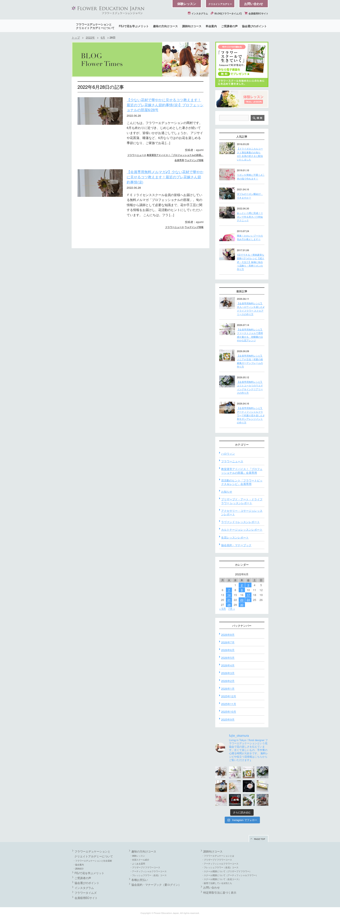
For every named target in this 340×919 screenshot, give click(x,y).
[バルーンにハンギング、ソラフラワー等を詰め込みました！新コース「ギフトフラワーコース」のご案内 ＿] (249, 800)
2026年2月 (228, 681)
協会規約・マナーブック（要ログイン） (156, 885)
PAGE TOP (259, 839)
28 (229, 605)
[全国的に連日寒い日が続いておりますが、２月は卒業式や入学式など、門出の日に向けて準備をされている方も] (249, 786)
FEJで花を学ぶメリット (134, 26)
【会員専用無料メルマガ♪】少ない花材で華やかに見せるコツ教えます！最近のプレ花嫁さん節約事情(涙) (165, 176)
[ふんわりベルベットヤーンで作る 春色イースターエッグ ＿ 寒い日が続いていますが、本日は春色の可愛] (221, 800)
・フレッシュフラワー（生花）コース (148, 875)
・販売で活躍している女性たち (217, 883)
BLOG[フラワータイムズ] (228, 13)
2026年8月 (228, 635)
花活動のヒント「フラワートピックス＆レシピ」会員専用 (241, 482)
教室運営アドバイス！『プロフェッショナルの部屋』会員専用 (241, 470)
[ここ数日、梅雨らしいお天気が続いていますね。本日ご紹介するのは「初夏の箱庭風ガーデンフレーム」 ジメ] (249, 772)
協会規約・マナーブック (236, 545)
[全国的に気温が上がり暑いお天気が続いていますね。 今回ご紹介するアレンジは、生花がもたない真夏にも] (235, 772)
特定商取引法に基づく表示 (219, 892)
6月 (103, 37)
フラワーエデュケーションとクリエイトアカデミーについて (95, 26)
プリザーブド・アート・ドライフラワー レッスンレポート (241, 501)
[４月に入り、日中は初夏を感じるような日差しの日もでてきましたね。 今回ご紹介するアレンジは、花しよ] (221, 786)
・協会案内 (78, 864)
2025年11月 (228, 704)
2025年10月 (228, 712)
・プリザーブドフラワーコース (145, 867)
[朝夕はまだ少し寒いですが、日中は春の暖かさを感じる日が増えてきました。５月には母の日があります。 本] (235, 786)
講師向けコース (191, 26)
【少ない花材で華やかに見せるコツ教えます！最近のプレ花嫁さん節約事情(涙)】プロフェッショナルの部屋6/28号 (165, 104)
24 (248, 600)
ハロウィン (228, 453)
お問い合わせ (253, 3)
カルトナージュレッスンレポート (241, 529)
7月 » (231, 609)
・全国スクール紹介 (139, 859)
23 (241, 600)
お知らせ (226, 491)
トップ (76, 37)
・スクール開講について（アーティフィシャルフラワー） (230, 875)
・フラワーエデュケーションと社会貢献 (92, 860)
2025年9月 (228, 719)
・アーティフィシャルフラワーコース (148, 871)
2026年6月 (228, 650)
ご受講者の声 (229, 26)
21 (229, 600)
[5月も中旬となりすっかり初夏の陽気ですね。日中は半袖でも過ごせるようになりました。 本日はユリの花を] (262, 772)
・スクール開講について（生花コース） (221, 879)
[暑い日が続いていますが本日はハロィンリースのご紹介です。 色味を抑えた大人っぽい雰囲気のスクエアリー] (221, 772)
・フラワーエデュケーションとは (218, 855)
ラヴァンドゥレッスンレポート (240, 522)
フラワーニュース (136, 154)
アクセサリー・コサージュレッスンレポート (241, 512)
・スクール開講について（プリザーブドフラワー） (226, 871)
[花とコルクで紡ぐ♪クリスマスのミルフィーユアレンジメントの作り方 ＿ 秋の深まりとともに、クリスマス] (262, 800)
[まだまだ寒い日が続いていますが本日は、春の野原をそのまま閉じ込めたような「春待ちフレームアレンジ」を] (262, 786)
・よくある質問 (137, 863)
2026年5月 (228, 658)
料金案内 (211, 26)
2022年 (90, 37)
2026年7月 (228, 642)
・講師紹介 (78, 868)
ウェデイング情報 (194, 160)
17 (248, 595)
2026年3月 (228, 673)
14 (229, 595)
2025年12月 (228, 696)
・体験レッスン (137, 855)
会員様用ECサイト (258, 13)
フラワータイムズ (86, 893)
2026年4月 (228, 665)
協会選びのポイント (254, 26)
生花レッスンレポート (235, 537)
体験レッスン (186, 3)
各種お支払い (139, 880)
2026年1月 (228, 688)
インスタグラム (199, 13)
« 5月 (222, 609)
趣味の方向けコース (165, 26)
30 (241, 605)
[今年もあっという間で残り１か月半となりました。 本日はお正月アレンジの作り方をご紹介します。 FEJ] (235, 800)
